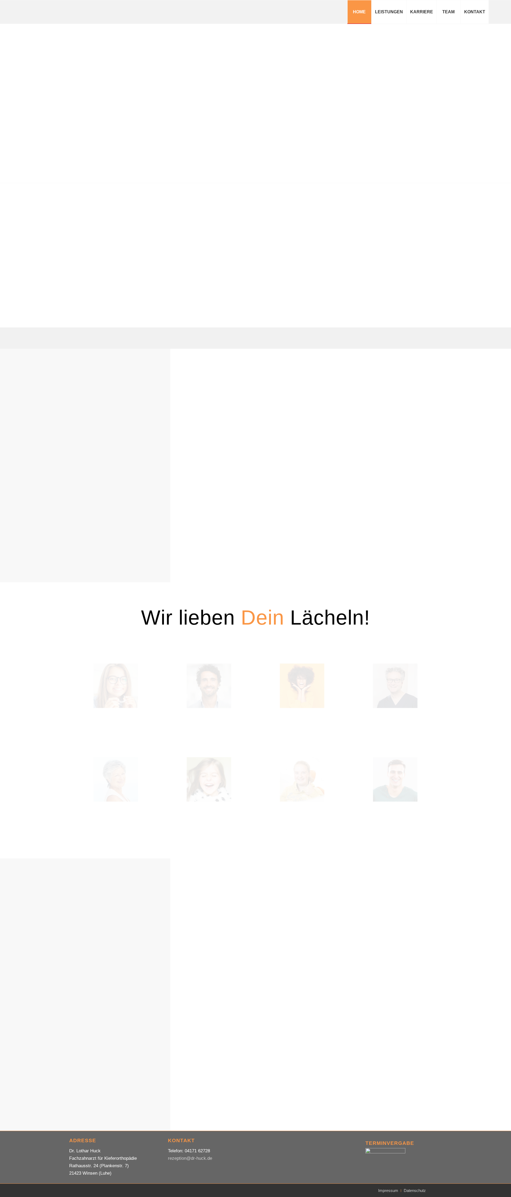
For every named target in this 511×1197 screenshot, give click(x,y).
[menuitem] (359, 12)
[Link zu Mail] (497, 12)
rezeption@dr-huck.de (190, 1158)
